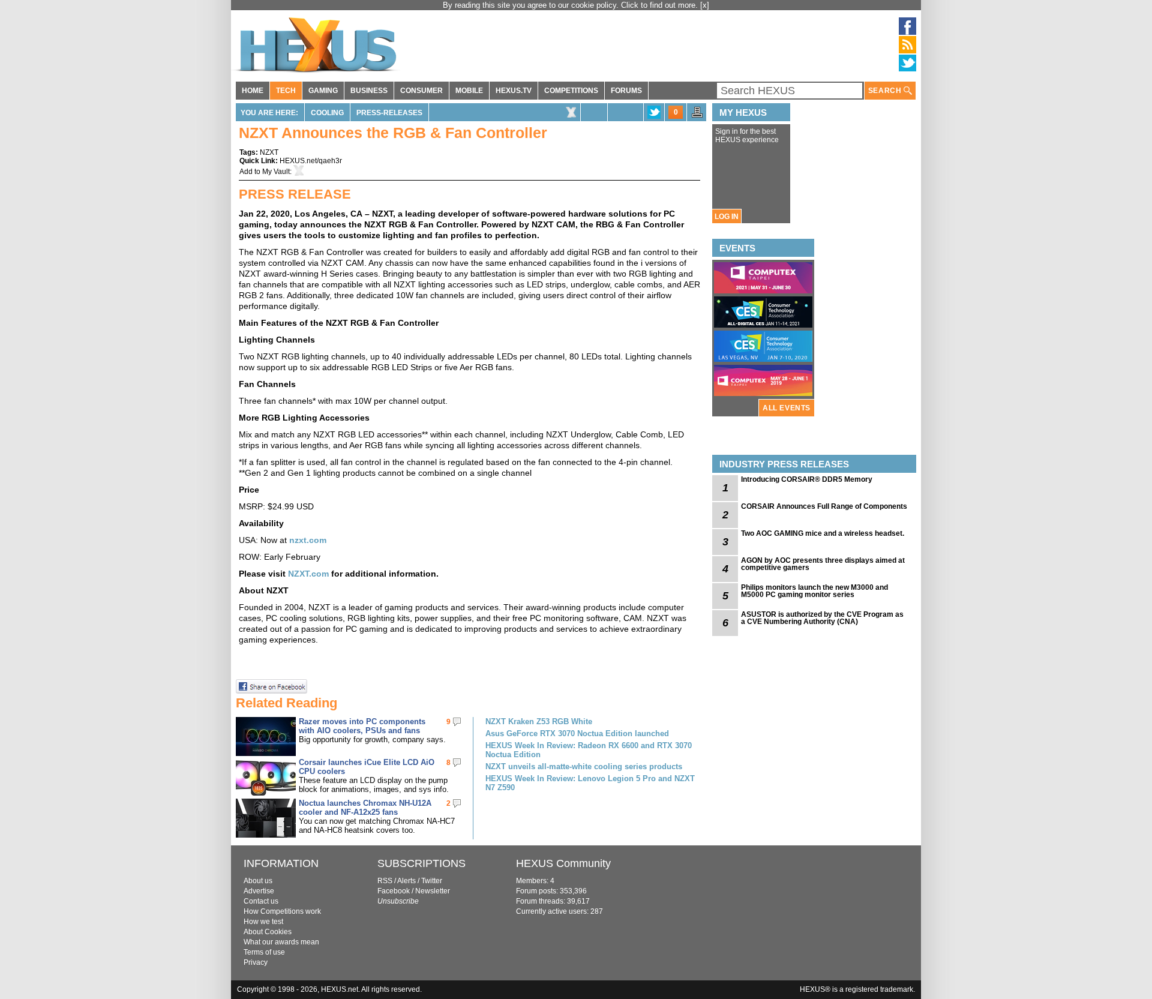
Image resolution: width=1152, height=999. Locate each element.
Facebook (393, 891)
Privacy (256, 962)
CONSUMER (421, 90)
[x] (704, 5)
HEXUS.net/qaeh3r (311, 161)
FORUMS (626, 90)
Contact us (261, 901)
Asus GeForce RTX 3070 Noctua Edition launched (577, 733)
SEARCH (886, 90)
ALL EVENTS (787, 408)
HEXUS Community (563, 863)
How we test (263, 921)
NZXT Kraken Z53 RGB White (538, 721)
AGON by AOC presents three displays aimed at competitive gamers (823, 564)
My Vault (276, 171)
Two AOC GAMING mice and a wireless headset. (822, 533)
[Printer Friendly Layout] (697, 116)
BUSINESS (369, 90)
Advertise (259, 891)
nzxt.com (307, 540)
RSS (384, 881)
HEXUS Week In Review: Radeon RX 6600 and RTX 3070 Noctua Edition (588, 750)
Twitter (431, 881)
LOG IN (727, 216)
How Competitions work (282, 911)
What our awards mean (281, 942)
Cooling (327, 113)
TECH (286, 90)
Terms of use (264, 952)
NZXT (269, 152)
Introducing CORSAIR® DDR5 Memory (806, 479)
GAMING (323, 90)
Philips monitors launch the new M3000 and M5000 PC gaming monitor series (814, 591)
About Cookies (268, 932)
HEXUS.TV (514, 90)
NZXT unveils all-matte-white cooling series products (583, 766)
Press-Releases (389, 113)
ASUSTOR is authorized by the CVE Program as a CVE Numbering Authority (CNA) (822, 618)
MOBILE (469, 90)
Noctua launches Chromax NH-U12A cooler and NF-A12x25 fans (365, 808)
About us (258, 881)
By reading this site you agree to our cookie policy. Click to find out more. (571, 5)
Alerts (406, 881)
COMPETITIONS (571, 90)
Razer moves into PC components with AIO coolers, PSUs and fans (362, 726)
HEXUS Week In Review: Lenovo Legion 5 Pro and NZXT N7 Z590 (590, 783)
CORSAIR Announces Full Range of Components (824, 506)
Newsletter (432, 891)
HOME (252, 90)
